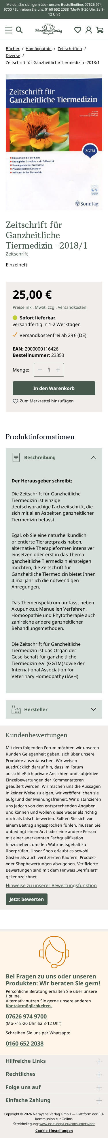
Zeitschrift (17, 254)
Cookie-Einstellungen (54, 1130)
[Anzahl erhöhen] (58, 370)
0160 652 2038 (57, 9)
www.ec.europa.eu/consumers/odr (67, 1123)
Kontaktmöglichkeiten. (29, 1005)
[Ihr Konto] (88, 29)
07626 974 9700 (26, 1016)
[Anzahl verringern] (40, 370)
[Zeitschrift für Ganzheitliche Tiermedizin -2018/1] (54, 142)
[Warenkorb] (99, 29)
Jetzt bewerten (27, 899)
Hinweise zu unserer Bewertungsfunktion (51, 885)
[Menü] (8, 29)
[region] (54, 144)
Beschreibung (40, 457)
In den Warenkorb (54, 388)
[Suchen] (19, 29)
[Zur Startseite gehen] (54, 29)
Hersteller (36, 709)
